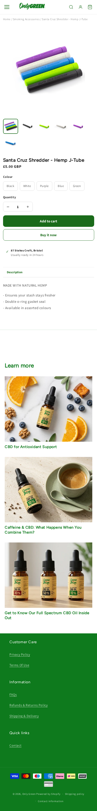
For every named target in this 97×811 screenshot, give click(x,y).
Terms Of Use (19, 665)
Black (10, 186)
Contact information (50, 801)
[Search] (71, 7)
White (27, 186)
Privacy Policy (19, 654)
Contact (15, 745)
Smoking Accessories (26, 19)
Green (77, 186)
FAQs (13, 694)
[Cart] (90, 7)
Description (14, 272)
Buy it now (48, 235)
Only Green (29, 794)
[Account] (80, 7)
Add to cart (48, 221)
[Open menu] (6, 7)
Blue (61, 186)
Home (7, 19)
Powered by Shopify (48, 794)
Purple (44, 186)
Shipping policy (75, 794)
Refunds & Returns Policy (28, 705)
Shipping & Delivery (24, 716)
